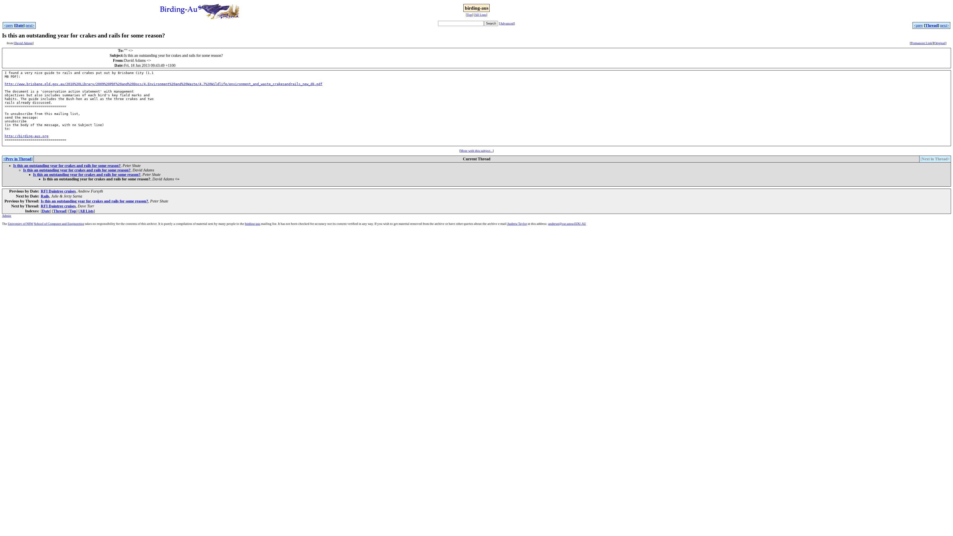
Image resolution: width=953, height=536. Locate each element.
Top (469, 15)
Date (19, 25)
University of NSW (20, 224)
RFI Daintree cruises (58, 191)
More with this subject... (476, 151)
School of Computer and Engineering (59, 224)
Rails (45, 196)
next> (30, 25)
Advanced (507, 23)
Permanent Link (921, 43)
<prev (8, 25)
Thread (931, 25)
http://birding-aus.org (26, 136)
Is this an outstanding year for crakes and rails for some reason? (67, 166)
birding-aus (252, 224)
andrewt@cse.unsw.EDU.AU (567, 224)
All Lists (480, 15)
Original (939, 43)
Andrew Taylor (517, 224)
